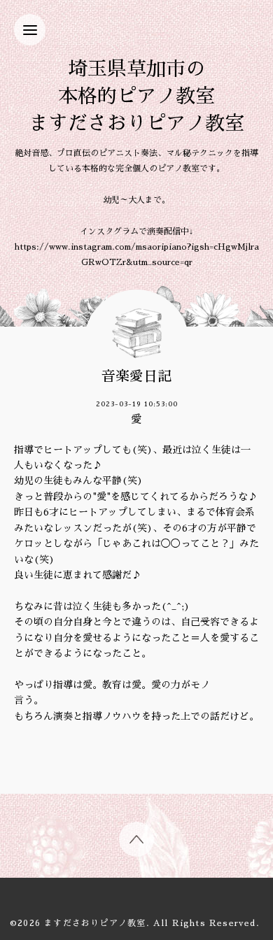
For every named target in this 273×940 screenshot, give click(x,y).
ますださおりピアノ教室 (95, 923)
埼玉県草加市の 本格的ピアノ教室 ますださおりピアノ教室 (136, 96)
